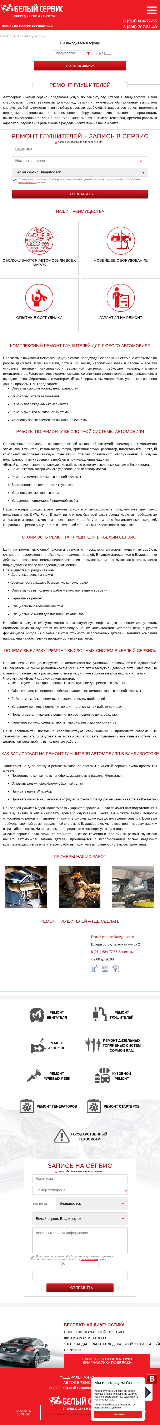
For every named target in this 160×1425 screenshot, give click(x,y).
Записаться (127, 952)
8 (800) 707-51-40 (140, 27)
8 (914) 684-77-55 (140, 21)
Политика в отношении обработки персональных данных (114, 1406)
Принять (118, 1414)
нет (107, 53)
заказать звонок (80, 65)
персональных (27, 182)
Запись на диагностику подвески (107, 1361)
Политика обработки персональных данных (80, 1414)
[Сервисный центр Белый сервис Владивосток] (80, 172)
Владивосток (64, 53)
